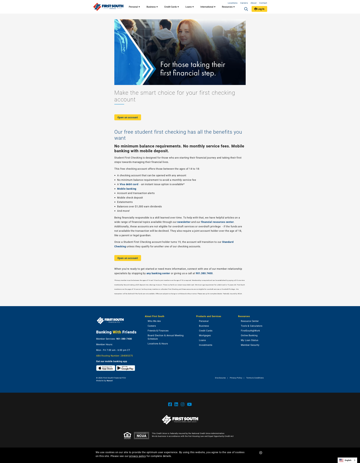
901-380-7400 (124, 338)
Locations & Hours (158, 343)
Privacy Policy (236, 377)
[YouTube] (189, 404)
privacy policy (137, 456)
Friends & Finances (158, 330)
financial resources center (217, 222)
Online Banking (249, 335)
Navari (110, 380)
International (206, 6)
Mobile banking (127, 188)
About (253, 3)
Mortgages (205, 335)
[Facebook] (170, 404)
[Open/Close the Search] (246, 9)
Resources (227, 6)
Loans (188, 6)
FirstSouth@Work (250, 330)
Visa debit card (129, 184)
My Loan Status (249, 340)
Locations (233, 3)
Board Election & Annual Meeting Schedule (166, 337)
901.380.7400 (204, 273)
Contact (263, 3)
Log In (260, 9)
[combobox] (347, 460)
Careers (244, 3)
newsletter (184, 222)
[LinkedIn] (176, 404)
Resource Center (250, 320)
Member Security (250, 344)
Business (151, 6)
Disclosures (220, 377)
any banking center (158, 273)
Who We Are (154, 320)
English (348, 460)
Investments (205, 344)
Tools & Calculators (251, 325)
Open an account (127, 117)
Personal (133, 6)
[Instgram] (183, 404)
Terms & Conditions (255, 377)
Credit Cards (170, 6)
